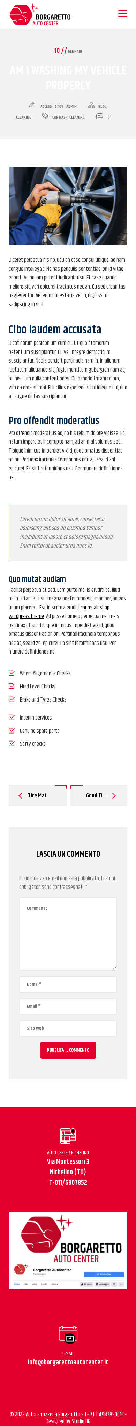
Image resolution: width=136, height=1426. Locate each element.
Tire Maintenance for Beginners (39, 795)
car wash (60, 117)
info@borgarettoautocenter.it (68, 1362)
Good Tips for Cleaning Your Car (99, 795)
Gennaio (68, 51)
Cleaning (23, 117)
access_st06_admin (58, 106)
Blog (102, 106)
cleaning (77, 117)
